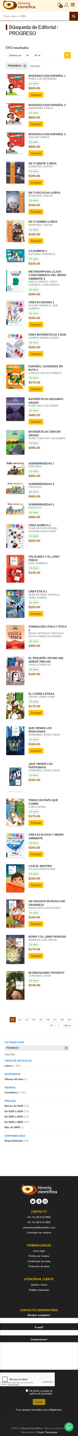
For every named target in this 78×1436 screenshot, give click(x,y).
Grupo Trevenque (47, 1432)
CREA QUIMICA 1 (39, 525)
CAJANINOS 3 (37, 250)
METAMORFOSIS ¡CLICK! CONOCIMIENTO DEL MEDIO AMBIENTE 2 (47, 275)
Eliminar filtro (24, 65)
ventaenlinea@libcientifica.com (39, 1227)
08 (62, 1019)
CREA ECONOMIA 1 (41, 302)
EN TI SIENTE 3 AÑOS (42, 163)
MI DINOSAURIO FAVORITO (46, 972)
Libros (12, 1065)
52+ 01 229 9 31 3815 (39, 1222)
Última (67, 1025)
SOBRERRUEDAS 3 (41, 504)
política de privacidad (41, 1393)
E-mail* (39, 1327)
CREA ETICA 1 (37, 591)
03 (26, 1019)
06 (48, 1019)
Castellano (15, 1092)
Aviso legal (39, 1251)
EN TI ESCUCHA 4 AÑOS (44, 192)
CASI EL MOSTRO (40, 866)
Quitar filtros (35, 66)
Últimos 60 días (16, 1079)
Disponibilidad (17, 1140)
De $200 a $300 (17, 1116)
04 (33, 1019)
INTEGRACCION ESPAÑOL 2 (47, 105)
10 (51, 1025)
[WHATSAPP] (68, 1426)
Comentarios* (39, 1339)
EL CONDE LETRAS (41, 693)
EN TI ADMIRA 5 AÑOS (43, 221)
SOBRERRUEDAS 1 (41, 463)
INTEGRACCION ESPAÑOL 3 (47, 134)
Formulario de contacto (39, 1232)
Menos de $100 (17, 1105)
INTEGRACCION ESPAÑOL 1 (47, 75)
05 (41, 1019)
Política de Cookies (39, 1256)
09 (69, 1019)
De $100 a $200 (17, 1111)
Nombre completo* (39, 1315)
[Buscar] (73, 16)
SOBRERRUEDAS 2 (41, 484)
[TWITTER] (33, 1201)
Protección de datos (39, 1266)
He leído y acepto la (40, 1392)
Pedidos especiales (39, 1290)
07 (55, 1019)
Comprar (36, 94)
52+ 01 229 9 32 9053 (39, 1217)
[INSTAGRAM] (45, 1201)
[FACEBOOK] (39, 1201)
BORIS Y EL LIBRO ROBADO (47, 936)
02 (19, 1019)
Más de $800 (14, 1127)
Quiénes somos (39, 1284)
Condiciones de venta (39, 1261)
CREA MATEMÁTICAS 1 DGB (47, 334)
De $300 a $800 (17, 1122)
